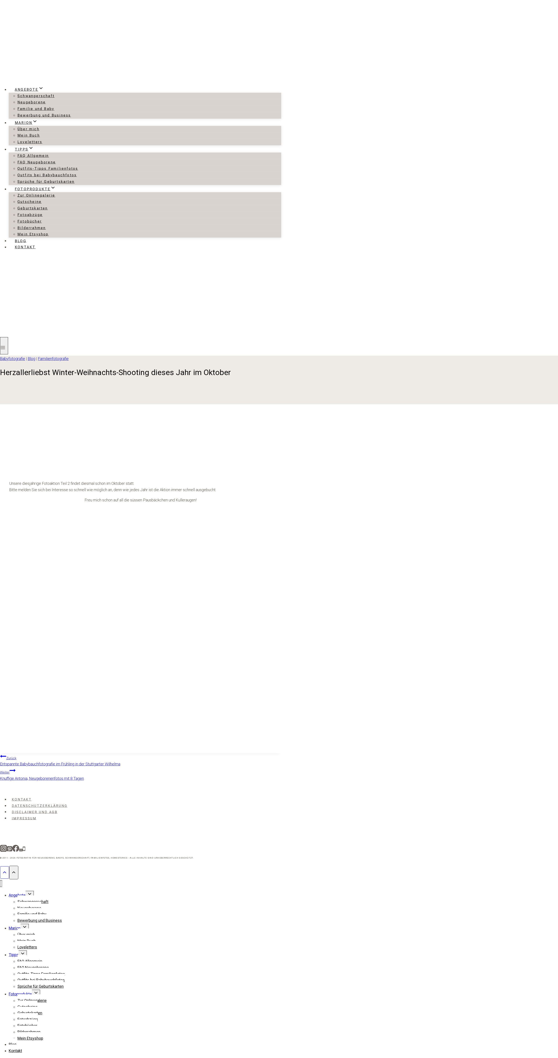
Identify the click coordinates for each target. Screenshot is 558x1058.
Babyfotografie (12, 358)
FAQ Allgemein (33, 156)
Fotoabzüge (30, 215)
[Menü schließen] (1, 883)
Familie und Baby (35, 109)
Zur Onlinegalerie (36, 195)
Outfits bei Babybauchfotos (47, 175)
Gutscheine (29, 202)
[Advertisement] (140, 446)
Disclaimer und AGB (35, 812)
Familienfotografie (53, 358)
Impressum (24, 818)
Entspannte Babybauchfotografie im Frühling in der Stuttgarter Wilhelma (60, 761)
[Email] (21, 850)
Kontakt (25, 247)
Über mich (28, 129)
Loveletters (29, 142)
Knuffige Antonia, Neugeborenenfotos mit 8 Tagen (42, 775)
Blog (20, 241)
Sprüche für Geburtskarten (46, 182)
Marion (14, 928)
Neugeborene (31, 102)
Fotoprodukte (20, 994)
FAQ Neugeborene (36, 162)
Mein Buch (28, 135)
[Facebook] (15, 850)
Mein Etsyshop (33, 234)
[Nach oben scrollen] (4, 872)
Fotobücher (29, 221)
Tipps (14, 954)
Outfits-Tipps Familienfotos (47, 168)
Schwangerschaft (35, 96)
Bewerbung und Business (44, 115)
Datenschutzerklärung (39, 806)
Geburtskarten (32, 208)
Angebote (17, 895)
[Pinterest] (9, 850)
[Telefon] (24, 850)
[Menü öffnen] (4, 345)
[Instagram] (3, 850)
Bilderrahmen (31, 228)
